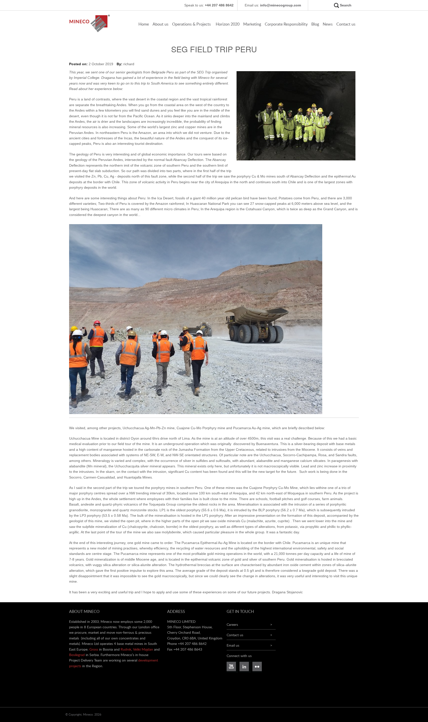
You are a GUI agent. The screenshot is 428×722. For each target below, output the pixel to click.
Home (143, 24)
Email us (233, 645)
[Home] (91, 31)
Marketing (252, 24)
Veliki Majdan (143, 649)
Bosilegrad (77, 655)
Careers (232, 625)
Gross (93, 649)
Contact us (345, 24)
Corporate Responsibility (286, 24)
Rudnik (126, 649)
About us (160, 24)
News (328, 24)
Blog (315, 24)
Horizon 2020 (228, 24)
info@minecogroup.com (280, 5)
